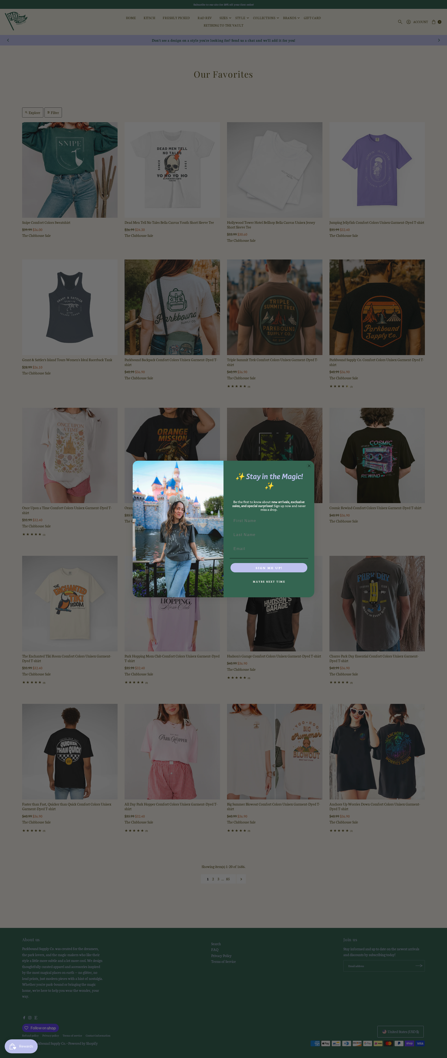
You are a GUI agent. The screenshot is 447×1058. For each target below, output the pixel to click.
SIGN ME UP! (269, 567)
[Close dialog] (309, 466)
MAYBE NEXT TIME (269, 581)
